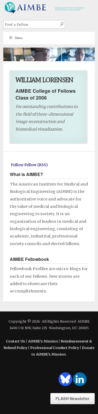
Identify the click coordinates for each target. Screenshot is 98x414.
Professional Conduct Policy (54, 347)
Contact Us (15, 341)
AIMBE (49, 7)
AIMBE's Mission (43, 341)
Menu (19, 38)
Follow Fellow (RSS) (29, 164)
